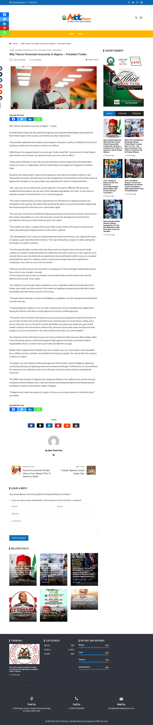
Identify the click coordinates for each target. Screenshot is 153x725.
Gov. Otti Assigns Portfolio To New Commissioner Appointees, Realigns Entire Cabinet (23, 669)
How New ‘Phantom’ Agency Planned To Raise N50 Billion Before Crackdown (84, 598)
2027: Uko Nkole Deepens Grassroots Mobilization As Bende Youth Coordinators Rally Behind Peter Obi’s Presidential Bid (134, 186)
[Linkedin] (30, 119)
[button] (19, 683)
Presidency (57, 50)
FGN (39, 50)
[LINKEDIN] (49, 425)
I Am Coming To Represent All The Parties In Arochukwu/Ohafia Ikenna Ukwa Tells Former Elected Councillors (110, 187)
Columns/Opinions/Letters (26, 50)
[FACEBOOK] (31, 425)
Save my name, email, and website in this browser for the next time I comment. (47, 500)
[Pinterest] (4, 28)
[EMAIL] (76, 425)
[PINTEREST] (58, 425)
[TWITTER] (40, 425)
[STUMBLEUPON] (67, 426)
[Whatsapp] (38, 119)
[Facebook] (13, 119)
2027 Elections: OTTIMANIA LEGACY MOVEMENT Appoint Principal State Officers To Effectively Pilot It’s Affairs (23, 608)
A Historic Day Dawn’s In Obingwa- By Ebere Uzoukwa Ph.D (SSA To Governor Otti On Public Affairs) (53, 609)
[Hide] (1, 37)
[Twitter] (22, 119)
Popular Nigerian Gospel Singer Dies (72, 470)
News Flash (47, 50)
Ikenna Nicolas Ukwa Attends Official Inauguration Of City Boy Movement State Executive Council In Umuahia (111, 226)
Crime (11, 50)
